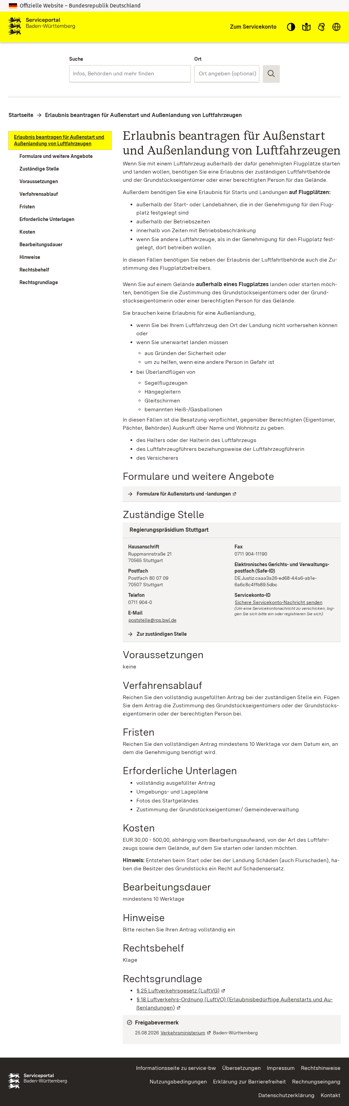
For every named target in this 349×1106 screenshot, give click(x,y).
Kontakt (330, 1095)
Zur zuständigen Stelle (162, 634)
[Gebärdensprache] (321, 27)
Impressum (281, 1068)
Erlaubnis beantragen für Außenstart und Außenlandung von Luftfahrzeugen (143, 115)
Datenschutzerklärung (286, 1095)
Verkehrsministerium (186, 1032)
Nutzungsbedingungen (178, 1081)
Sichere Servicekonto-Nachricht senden (278, 602)
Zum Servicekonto (253, 27)
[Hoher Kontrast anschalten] (291, 27)
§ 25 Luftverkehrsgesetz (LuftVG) (181, 990)
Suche (76, 59)
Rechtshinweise (320, 1068)
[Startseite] (41, 26)
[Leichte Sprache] (306, 27)
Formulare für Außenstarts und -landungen (187, 494)
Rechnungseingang (316, 1081)
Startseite (21, 115)
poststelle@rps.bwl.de (152, 620)
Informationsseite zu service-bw (176, 1068)
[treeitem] (60, 140)
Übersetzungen (241, 1068)
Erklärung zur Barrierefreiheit (249, 1081)
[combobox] (130, 73)
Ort (197, 59)
